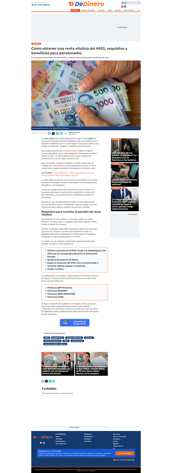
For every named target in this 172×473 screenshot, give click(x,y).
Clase (58, 436)
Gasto (110, 10)
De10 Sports (88, 436)
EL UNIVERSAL (61, 434)
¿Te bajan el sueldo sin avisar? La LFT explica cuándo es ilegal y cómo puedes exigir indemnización (124, 204)
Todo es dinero (129, 10)
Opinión (118, 10)
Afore (66, 341)
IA (138, 10)
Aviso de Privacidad (98, 455)
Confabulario (60, 441)
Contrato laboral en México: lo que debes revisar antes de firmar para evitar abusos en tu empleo (91, 370)
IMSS (47, 338)
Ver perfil (72, 134)
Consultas (87, 441)
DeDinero (87, 439)
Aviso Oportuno (61, 444)
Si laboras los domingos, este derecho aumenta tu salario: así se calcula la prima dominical (56, 370)
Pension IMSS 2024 (74, 338)
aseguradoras (77, 341)
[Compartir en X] (53, 133)
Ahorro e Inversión (88, 10)
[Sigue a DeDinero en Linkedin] (125, 6)
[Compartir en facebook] (49, 133)
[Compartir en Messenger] (61, 133)
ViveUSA (59, 439)
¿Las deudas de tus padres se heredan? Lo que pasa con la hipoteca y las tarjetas (124, 156)
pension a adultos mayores (55, 344)
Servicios (75, 10)
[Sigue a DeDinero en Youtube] (122, 6)
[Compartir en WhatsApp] (57, 133)
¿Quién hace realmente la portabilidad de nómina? (124, 182)
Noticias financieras (52, 341)
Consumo (101, 10)
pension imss (57, 338)
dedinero (89, 338)
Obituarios (87, 434)
